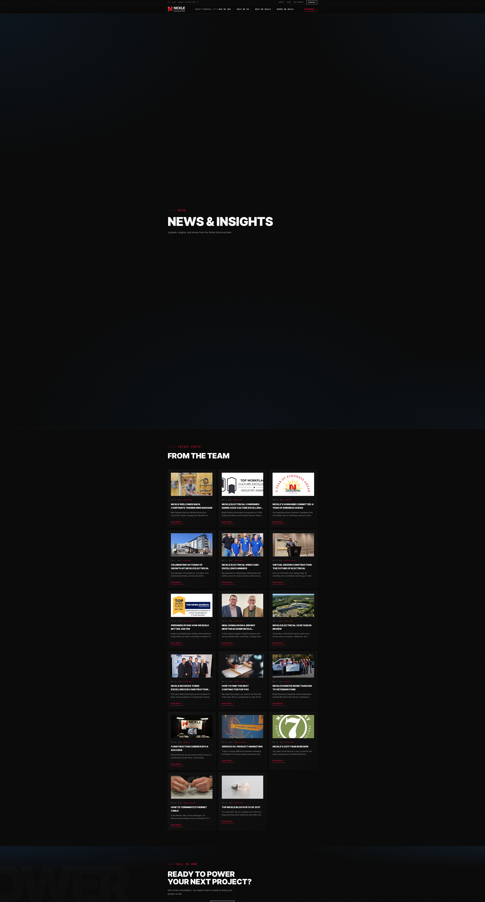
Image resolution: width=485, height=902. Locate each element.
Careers (309, 9)
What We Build (263, 9)
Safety (281, 2)
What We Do (243, 9)
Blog (289, 2)
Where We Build (285, 9)
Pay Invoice (299, 2)
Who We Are (225, 9)
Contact (312, 2)
